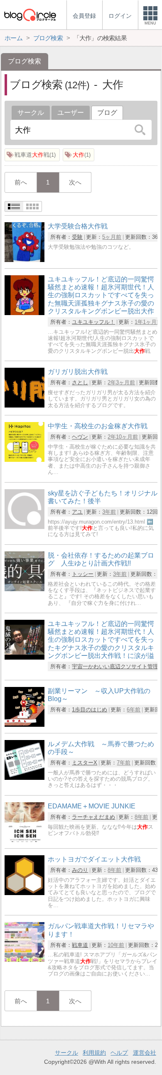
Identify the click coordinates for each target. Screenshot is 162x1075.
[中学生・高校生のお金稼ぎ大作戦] (24, 459)
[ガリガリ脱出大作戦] (24, 405)
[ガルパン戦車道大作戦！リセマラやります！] (24, 959)
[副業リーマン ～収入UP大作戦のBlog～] (24, 724)
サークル (30, 112)
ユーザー (70, 112)
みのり (80, 870)
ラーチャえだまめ (93, 817)
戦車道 (80, 945)
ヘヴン (80, 437)
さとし (80, 382)
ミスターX (84, 763)
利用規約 (94, 1052)
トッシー (82, 574)
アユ (77, 512)
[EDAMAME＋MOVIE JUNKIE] (24, 839)
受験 (77, 237)
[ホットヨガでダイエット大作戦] (24, 892)
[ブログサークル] (30, 14)
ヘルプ (119, 1052)
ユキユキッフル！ (93, 322)
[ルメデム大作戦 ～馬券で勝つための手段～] (24, 777)
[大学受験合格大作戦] (24, 259)
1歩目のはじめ (89, 709)
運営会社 (144, 1052)
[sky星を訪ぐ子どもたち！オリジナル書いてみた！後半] (24, 526)
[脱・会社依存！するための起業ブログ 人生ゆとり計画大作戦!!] (24, 588)
